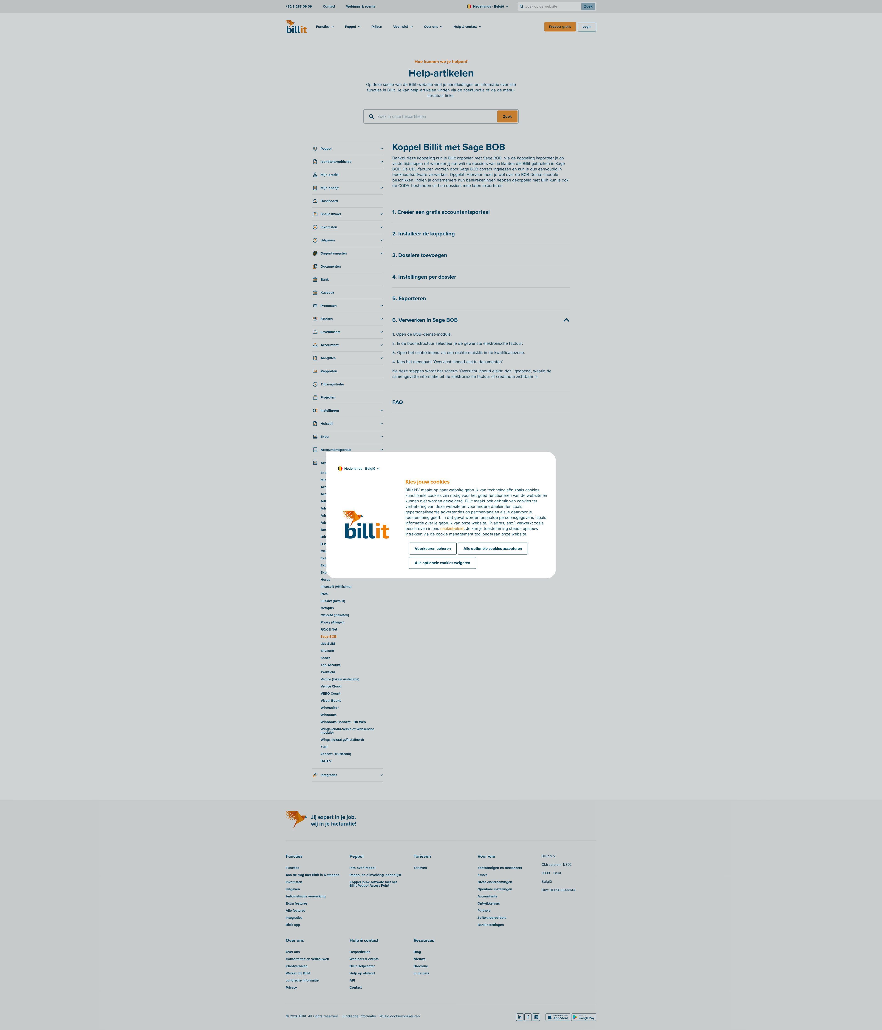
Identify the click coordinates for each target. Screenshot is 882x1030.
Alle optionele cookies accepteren (493, 548)
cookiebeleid (452, 528)
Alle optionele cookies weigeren (442, 563)
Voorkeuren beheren (433, 548)
